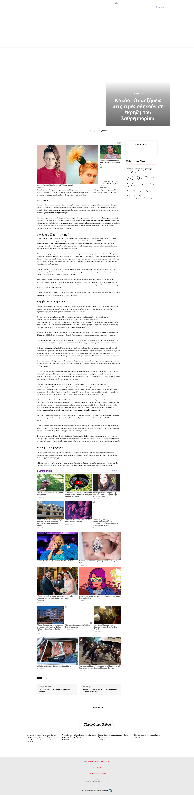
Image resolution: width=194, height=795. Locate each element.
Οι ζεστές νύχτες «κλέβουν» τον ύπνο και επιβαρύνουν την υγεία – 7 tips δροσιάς (139, 197)
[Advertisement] (97, 32)
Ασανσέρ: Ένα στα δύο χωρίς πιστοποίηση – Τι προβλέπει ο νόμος (100, 690)
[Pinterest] (141, 150)
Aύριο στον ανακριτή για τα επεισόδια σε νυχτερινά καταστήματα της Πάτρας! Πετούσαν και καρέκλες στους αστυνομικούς (141, 170)
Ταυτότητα (97, 767)
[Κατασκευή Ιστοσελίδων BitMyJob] (111, 790)
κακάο (45, 678)
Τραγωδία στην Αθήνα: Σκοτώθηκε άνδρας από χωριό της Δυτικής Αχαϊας (141, 178)
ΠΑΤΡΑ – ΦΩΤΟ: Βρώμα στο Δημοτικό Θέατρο (54, 690)
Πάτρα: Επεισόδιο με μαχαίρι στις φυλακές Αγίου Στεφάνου (140, 185)
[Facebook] (132, 150)
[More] (151, 150)
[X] (137, 150)
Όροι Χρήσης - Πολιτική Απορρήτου (97, 761)
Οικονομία (137, 94)
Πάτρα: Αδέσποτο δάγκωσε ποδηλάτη (139, 191)
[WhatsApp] (146, 150)
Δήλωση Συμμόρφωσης (97, 773)
